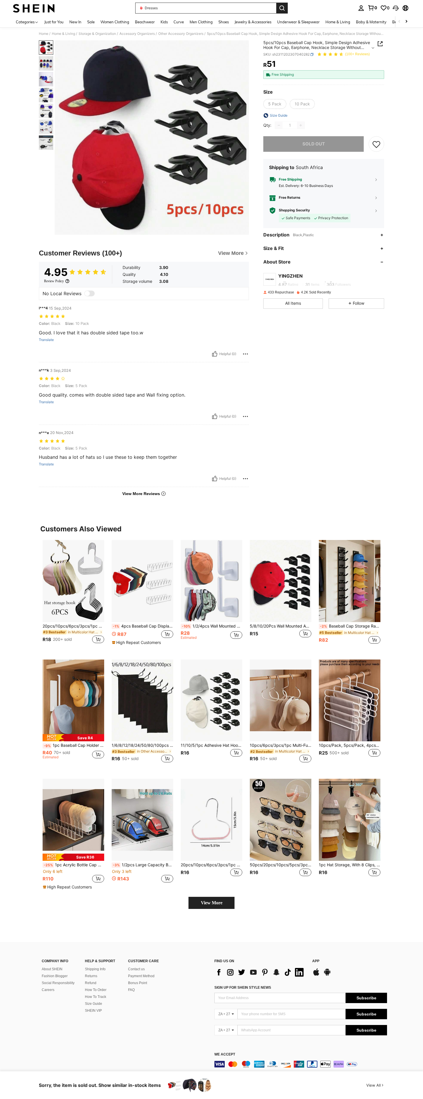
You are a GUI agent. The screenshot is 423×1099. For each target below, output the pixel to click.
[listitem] (73, 595)
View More (211, 902)
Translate (46, 340)
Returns (91, 976)
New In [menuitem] (75, 22)
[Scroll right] (406, 21)
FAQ (131, 990)
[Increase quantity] (300, 125)
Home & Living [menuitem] (337, 22)
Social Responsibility (58, 983)
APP (315, 961)
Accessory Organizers (137, 34)
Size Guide (93, 1004)
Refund (90, 983)
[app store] (316, 975)
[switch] (89, 293)
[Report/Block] (245, 353)
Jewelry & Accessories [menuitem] (253, 22)
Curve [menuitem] (179, 22)
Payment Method (141, 976)
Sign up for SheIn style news (242, 988)
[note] (137, 642)
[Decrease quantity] (279, 125)
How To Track (95, 997)
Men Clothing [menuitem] (201, 22)
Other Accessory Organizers (180, 34)
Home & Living (63, 34)
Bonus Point (137, 983)
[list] (260, 972)
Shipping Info (95, 969)
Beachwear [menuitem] (145, 22)
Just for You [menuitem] (54, 22)
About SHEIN (52, 969)
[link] (372, 7)
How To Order (95, 990)
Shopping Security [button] (294, 211)
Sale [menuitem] (91, 22)
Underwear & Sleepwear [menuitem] (298, 22)
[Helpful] (214, 353)
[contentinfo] (300, 1064)
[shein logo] (34, 8)
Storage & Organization (97, 34)
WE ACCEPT (224, 1054)
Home (43, 34)
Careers (48, 990)
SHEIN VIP (93, 1011)
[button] (395, 8)
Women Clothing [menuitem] (114, 22)
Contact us (136, 969)
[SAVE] (376, 144)
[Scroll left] (399, 21)
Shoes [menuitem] (223, 22)
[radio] (274, 104)
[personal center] (361, 8)
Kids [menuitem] (164, 22)
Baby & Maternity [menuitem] (371, 22)
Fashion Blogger (55, 976)
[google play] (327, 975)
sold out (313, 144)
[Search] (282, 8)
